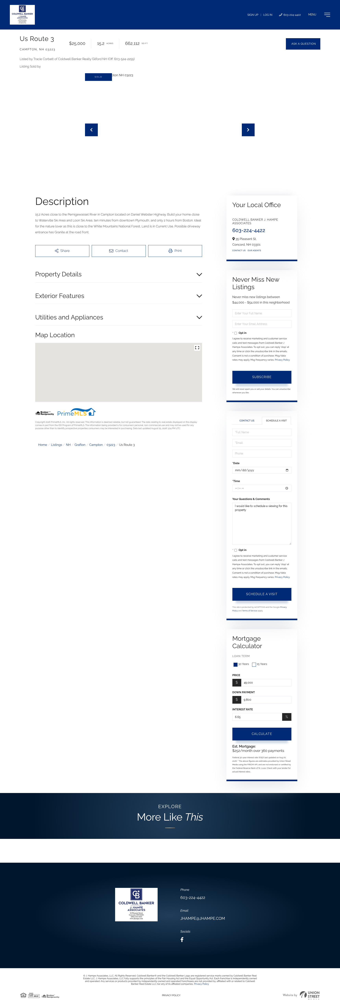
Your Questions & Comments (251, 499)
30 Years (243, 664)
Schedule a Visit (276, 420)
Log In (267, 15)
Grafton (80, 445)
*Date (235, 463)
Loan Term (241, 656)
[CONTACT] (303, 44)
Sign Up (252, 15)
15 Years (262, 664)
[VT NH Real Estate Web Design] (301, 995)
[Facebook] (182, 940)
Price (236, 675)
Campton (96, 445)
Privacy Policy (282, 359)
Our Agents (254, 251)
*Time (236, 481)
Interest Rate (242, 709)
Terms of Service (249, 611)
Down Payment (243, 692)
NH (68, 445)
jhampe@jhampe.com (202, 918)
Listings (56, 445)
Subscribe (262, 377)
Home (42, 445)
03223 (110, 445)
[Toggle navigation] (319, 15)
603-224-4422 (292, 15)
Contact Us (239, 251)
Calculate (262, 734)
